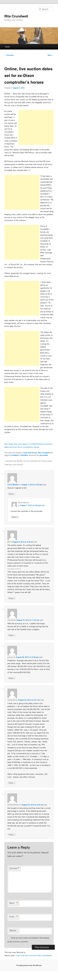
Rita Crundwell (16, 16)
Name (13, 903)
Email (13, 916)
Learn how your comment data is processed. (34, 955)
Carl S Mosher (13, 484)
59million (24, 455)
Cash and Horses (30, 452)
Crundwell (14, 455)
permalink (44, 455)
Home (7, 46)
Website (12, 930)
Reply (12, 493)
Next (51, 55)
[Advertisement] (36, 127)
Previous (9, 55)
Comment (14, 868)
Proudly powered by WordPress (29, 965)
